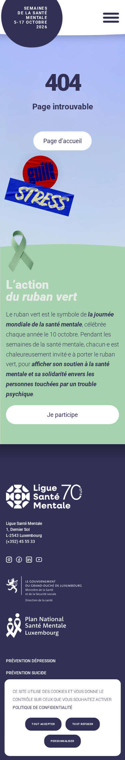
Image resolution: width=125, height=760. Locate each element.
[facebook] (19, 560)
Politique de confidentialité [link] (42, 707)
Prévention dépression (31, 661)
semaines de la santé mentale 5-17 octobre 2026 (30, 17)
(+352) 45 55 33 (20, 541)
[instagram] (9, 560)
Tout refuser (82, 724)
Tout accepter (43, 724)
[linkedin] (29, 560)
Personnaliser (62, 741)
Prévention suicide (26, 673)
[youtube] (39, 560)
